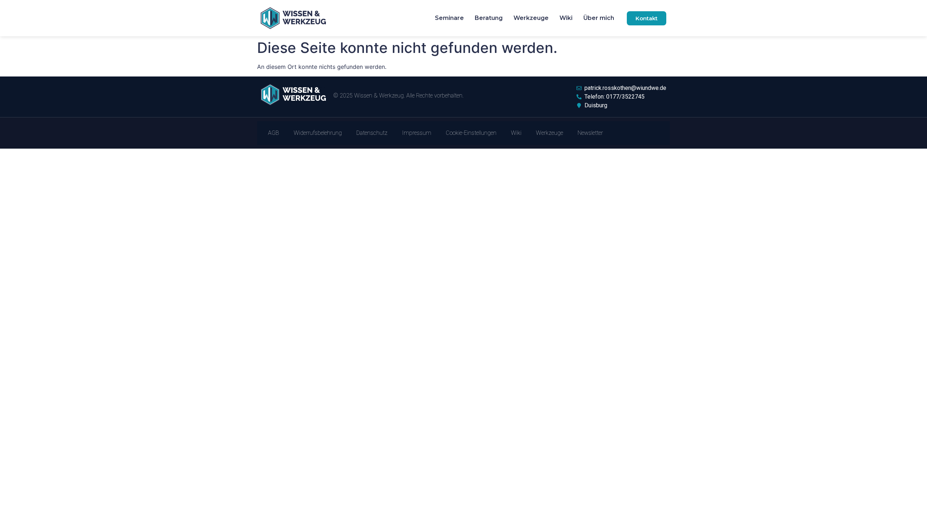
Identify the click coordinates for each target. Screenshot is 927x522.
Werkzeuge (531, 17)
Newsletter (590, 132)
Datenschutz (371, 132)
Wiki (565, 17)
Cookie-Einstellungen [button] (471, 132)
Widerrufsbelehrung (318, 132)
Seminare (449, 17)
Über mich (598, 17)
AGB (273, 132)
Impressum (416, 132)
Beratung (489, 17)
